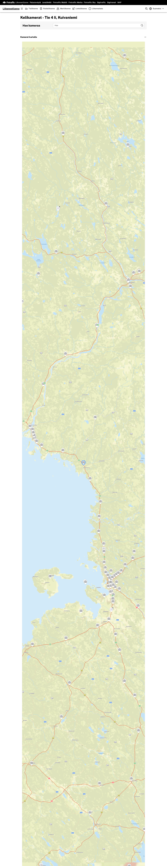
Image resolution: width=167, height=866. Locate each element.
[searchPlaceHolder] (146, 8)
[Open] (142, 25)
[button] (83, 37)
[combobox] (97, 25)
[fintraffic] (9, 2)
